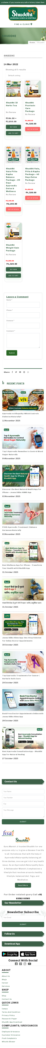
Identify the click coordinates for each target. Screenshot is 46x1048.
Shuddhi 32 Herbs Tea (12, 104)
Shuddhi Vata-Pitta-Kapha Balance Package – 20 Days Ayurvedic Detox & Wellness (13, 179)
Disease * (10, 321)
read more (23, 885)
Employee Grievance (11, 1032)
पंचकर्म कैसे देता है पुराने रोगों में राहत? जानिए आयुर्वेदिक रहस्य (21, 603)
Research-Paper (9, 1019)
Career (5, 983)
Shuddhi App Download (12, 1022)
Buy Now (13, 127)
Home (32, 42)
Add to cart (13, 133)
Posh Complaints (9, 1038)
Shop (4, 996)
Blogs (4, 979)
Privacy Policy (8, 1015)
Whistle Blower (8, 1042)
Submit (12, 353)
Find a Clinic (22, 24)
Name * (9, 300)
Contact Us (7, 999)
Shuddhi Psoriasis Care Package (30, 106)
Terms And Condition (11, 1012)
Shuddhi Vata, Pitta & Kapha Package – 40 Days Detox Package (32, 174)
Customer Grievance (11, 1035)
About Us (6, 976)
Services (6, 986)
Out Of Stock (32, 129)
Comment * (10, 331)
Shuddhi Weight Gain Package (12, 248)
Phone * (9, 310)
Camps (5, 1009)
